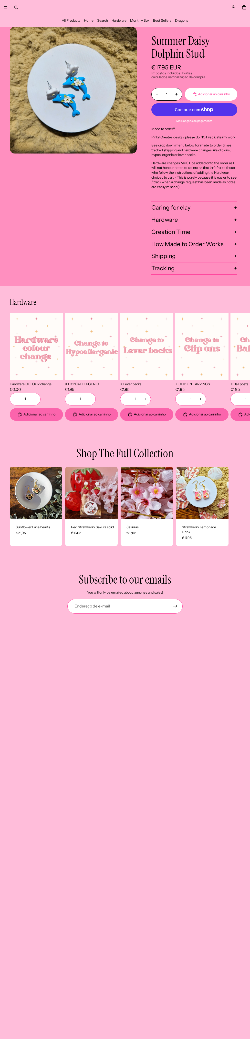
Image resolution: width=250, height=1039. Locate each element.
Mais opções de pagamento (194, 121)
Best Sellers (162, 20)
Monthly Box (139, 20)
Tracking (163, 268)
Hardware (119, 20)
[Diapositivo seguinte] (234, 367)
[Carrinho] (244, 7)
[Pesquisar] (16, 7)
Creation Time (170, 231)
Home (89, 20)
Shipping (163, 256)
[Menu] (5, 7)
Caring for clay (171, 207)
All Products (71, 20)
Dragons (181, 20)
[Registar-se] (175, 606)
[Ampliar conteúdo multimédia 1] (73, 90)
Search (102, 20)
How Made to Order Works (187, 244)
